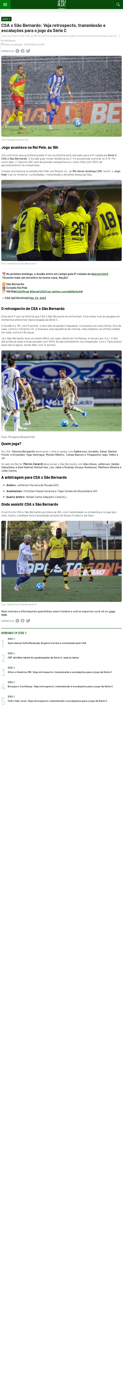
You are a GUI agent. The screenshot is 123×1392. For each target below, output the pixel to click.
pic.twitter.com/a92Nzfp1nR (65, 291)
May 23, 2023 (37, 298)
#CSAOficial (21, 291)
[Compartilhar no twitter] (28, 51)
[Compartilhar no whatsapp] (17, 51)
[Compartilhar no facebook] (23, 51)
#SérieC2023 (99, 274)
